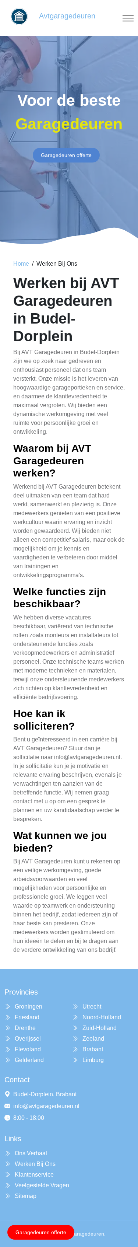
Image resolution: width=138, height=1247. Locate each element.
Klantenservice (33, 1174)
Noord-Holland (101, 1017)
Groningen (27, 1006)
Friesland (26, 1017)
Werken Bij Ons (34, 1164)
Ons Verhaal (30, 1153)
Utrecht (91, 1006)
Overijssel (27, 1038)
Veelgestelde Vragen (41, 1185)
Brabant (92, 1049)
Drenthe (24, 1028)
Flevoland (27, 1049)
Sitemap (24, 1196)
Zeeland (92, 1038)
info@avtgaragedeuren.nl (46, 1106)
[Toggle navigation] (128, 18)
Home (21, 264)
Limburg (92, 1060)
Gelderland (28, 1060)
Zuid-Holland (99, 1028)
